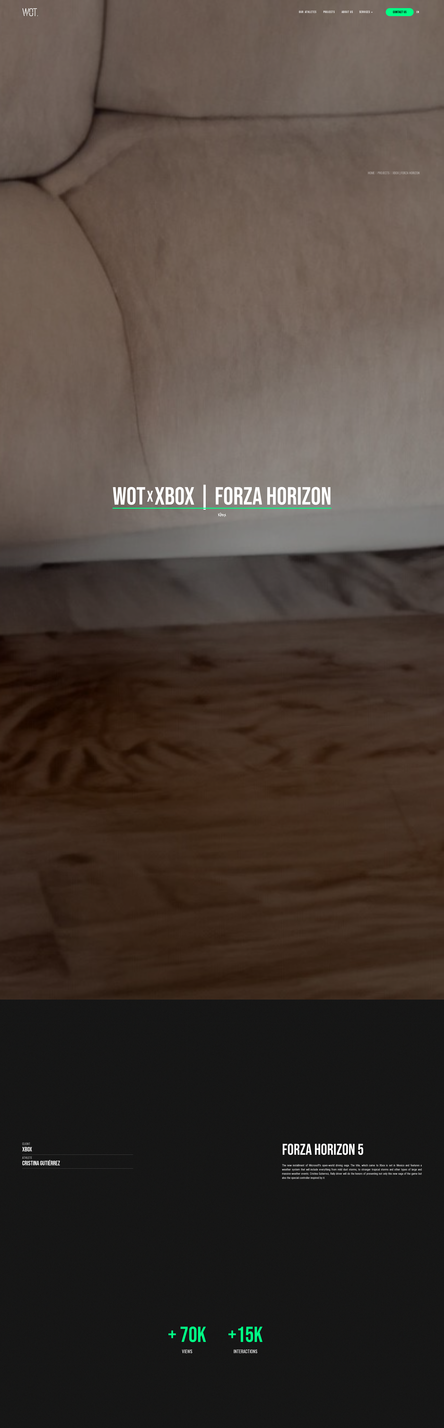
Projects (329, 12)
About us (347, 12)
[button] (366, 12)
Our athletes (307, 12)
